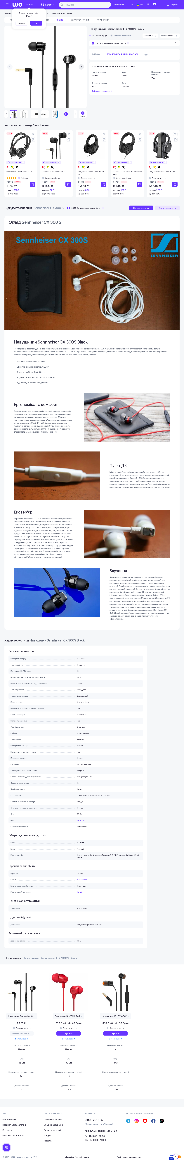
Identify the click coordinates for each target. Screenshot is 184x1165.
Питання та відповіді (13, 1135)
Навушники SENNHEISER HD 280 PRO (127, 173)
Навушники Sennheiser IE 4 (54, 172)
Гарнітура (81, 820)
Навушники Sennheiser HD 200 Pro (91, 173)
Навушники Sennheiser (62, 13)
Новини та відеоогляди (14, 1125)
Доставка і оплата (53, 1119)
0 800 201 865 (94, 1120)
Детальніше (20, 1039)
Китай (79, 892)
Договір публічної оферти (77, 1157)
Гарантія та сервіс (53, 1130)
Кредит (47, 1135)
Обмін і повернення (53, 1125)
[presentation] (10, 67)
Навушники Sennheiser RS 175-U (163, 172)
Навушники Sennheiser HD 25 (19, 172)
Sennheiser (82, 880)
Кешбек (47, 1140)
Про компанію (9, 1119)
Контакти (7, 1130)
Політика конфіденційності (129, 1157)
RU (132, 5)
